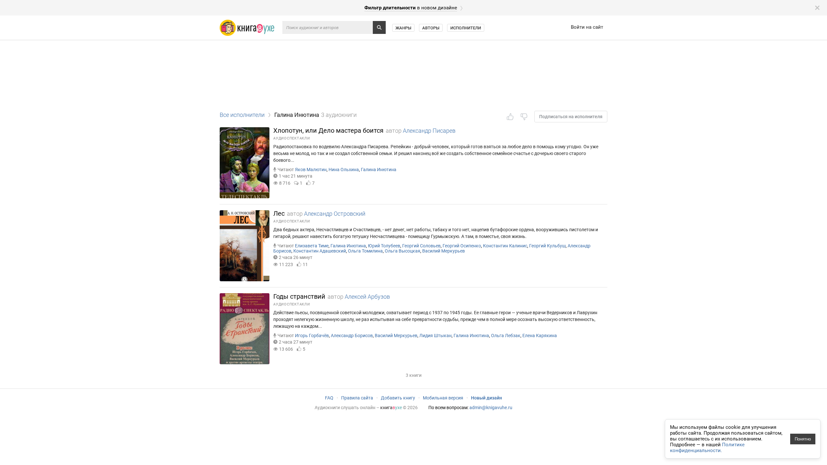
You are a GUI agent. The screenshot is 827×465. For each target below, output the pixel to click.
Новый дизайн (486, 397)
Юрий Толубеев (384, 245)
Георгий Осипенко (462, 245)
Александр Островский (334, 213)
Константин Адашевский (319, 250)
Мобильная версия (443, 397)
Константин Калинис (505, 245)
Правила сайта (357, 397)
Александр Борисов (352, 335)
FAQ (329, 397)
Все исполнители (242, 114)
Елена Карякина (539, 335)
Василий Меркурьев (443, 250)
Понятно (803, 439)
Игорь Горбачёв (312, 335)
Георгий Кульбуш (547, 245)
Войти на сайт (587, 27)
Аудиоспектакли (291, 138)
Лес (279, 213)
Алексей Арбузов (367, 296)
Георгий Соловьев (421, 245)
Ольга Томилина (365, 250)
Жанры (403, 28)
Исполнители (465, 28)
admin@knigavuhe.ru (490, 407)
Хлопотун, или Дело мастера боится (328, 130)
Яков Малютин (311, 169)
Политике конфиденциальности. (707, 447)
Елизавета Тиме (312, 245)
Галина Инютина (378, 169)
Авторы (430, 28)
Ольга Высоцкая (402, 250)
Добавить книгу (398, 397)
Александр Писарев (429, 130)
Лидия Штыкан (435, 335)
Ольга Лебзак (505, 335)
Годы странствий (299, 296)
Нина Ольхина (344, 169)
